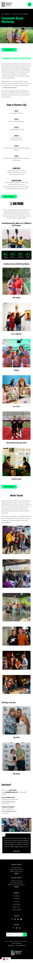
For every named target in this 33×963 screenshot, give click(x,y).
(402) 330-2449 (18, 871)
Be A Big (16, 901)
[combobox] (14, 934)
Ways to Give (16, 907)
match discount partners (10, 87)
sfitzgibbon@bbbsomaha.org (9, 811)
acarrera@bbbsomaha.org (8, 801)
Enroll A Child (16, 904)
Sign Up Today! (9, 49)
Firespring (19, 943)
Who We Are (16, 896)
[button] (29, 4)
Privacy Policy (11, 945)
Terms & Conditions (20, 945)
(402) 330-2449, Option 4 (18, 884)
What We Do (16, 898)
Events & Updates (16, 909)
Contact (16, 873)
